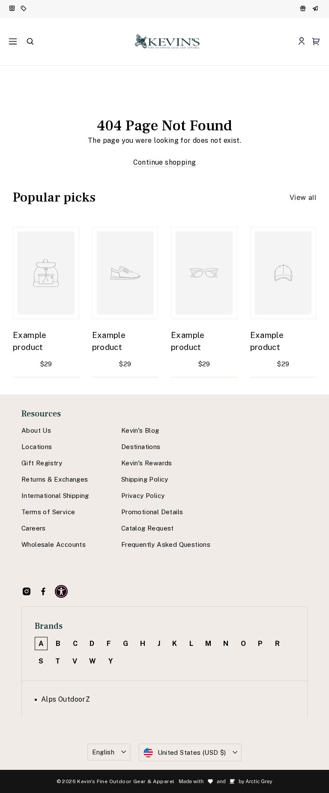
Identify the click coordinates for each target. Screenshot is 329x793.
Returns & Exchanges (54, 479)
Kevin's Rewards (146, 463)
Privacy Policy (143, 495)
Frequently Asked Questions (165, 544)
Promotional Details (152, 512)
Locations (36, 446)
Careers (33, 528)
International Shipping (55, 495)
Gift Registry (41, 463)
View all (303, 197)
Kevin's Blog (140, 430)
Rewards (303, 8)
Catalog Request (147, 528)
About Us (36, 430)
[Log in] (301, 41)
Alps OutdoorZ (65, 699)
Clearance (24, 8)
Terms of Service (48, 512)
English (103, 752)
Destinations (141, 446)
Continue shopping (164, 162)
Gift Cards (316, 8)
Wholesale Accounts (53, 544)
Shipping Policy (144, 479)
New (12, 8)
